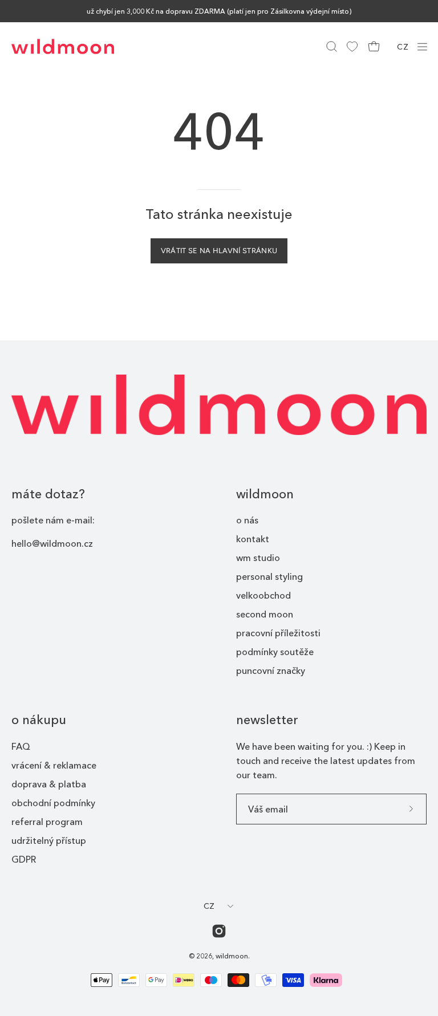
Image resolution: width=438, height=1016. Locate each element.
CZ (402, 47)
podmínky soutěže (275, 651)
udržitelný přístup (48, 840)
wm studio (258, 557)
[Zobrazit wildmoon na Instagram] (219, 931)
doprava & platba (48, 784)
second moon (264, 614)
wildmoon (265, 494)
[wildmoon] (62, 46)
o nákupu (38, 720)
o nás (247, 520)
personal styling (269, 576)
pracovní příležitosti (278, 633)
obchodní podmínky (53, 802)
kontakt (252, 538)
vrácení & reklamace (53, 765)
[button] (330, 46)
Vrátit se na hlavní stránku (219, 250)
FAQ (20, 746)
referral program (47, 821)
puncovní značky (270, 670)
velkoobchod (263, 595)
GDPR (23, 859)
